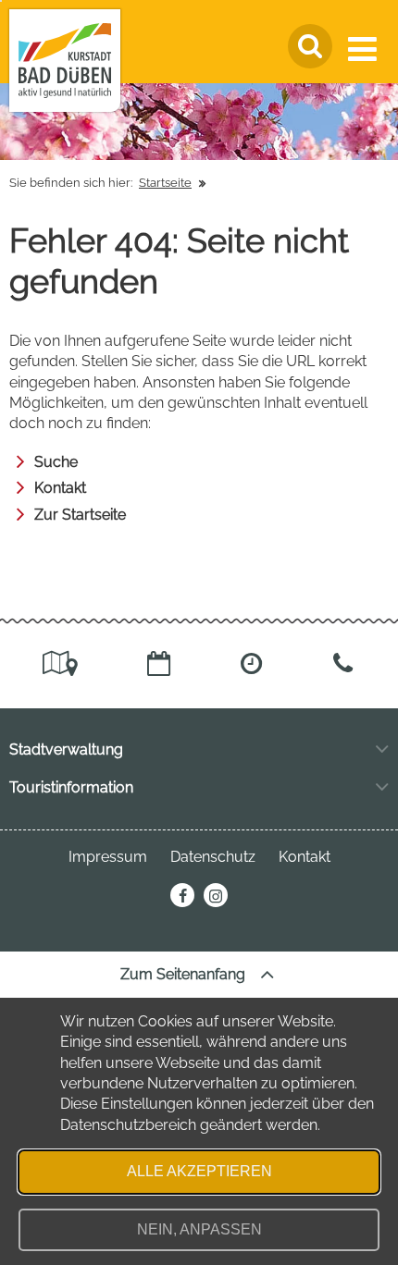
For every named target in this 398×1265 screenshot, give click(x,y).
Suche (56, 462)
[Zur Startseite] (64, 60)
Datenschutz (212, 857)
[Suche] (310, 46)
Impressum (107, 857)
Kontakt (60, 488)
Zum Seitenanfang (184, 974)
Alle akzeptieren (199, 1171)
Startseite (165, 183)
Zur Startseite (80, 514)
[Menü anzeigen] (366, 49)
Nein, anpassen (199, 1229)
